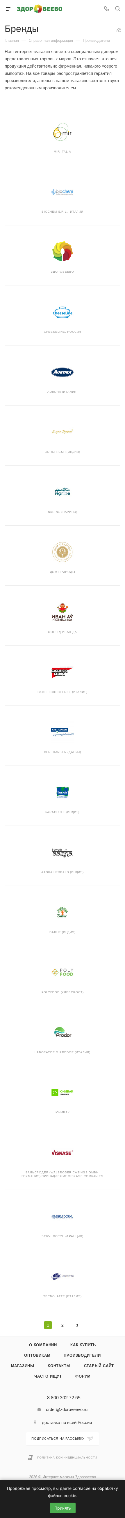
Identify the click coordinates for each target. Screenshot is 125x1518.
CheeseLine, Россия (62, 331)
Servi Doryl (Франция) (62, 1236)
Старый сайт (99, 1366)
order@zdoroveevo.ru (67, 1409)
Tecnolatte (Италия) (62, 1296)
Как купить (83, 1345)
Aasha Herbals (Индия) (62, 872)
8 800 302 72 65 (64, 1398)
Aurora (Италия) (62, 391)
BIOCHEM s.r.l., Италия (62, 211)
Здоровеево (62, 271)
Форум (83, 1376)
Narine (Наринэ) (62, 511)
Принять (62, 1508)
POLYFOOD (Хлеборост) (63, 992)
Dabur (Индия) (62, 932)
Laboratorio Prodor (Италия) (62, 1052)
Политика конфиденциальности (67, 1457)
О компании (43, 1345)
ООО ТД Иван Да (62, 632)
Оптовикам (37, 1355)
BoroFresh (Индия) (62, 451)
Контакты (59, 1366)
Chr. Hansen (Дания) (62, 752)
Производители (82, 1355)
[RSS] (119, 29)
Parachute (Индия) (62, 812)
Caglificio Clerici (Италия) (63, 692)
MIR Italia (62, 151)
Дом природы (62, 571)
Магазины (22, 1366)
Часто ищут (48, 1376)
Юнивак (63, 1112)
